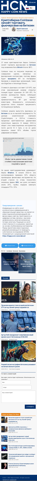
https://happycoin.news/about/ (14, 236)
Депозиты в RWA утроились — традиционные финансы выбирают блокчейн (20, 429)
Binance (11, 173)
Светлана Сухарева (14, 310)
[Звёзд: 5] (35, 35)
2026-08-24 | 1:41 (13, 449)
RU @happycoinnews (10, 245)
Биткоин (15, 251)
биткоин (32, 65)
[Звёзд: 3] (31, 35)
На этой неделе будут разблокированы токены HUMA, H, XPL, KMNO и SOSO (22, 447)
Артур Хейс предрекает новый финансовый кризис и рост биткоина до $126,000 (17, 336)
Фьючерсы (22, 251)
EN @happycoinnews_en (28, 245)
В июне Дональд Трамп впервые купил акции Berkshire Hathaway (21, 464)
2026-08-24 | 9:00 (13, 467)
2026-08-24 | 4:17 (13, 432)
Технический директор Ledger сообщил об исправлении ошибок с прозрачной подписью (22, 456)
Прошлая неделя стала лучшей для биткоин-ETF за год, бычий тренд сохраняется (17, 306)
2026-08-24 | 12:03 (13, 459)
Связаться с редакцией (9, 480)
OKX (17, 182)
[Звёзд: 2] (29, 35)
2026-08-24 (4, 310)
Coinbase (9, 251)
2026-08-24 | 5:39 (13, 423)
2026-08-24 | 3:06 (13, 442)
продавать (12, 79)
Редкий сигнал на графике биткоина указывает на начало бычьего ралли (18, 365)
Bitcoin (20, 67)
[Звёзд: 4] (33, 35)
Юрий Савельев (22, 29)
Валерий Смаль (13, 339)
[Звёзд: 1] (27, 35)
